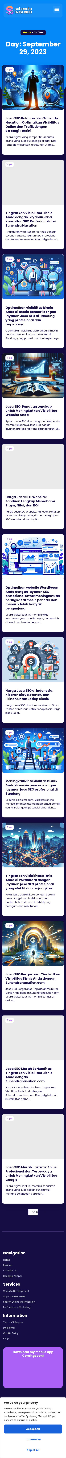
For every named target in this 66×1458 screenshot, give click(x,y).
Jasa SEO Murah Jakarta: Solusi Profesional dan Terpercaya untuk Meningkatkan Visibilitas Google (31, 1173)
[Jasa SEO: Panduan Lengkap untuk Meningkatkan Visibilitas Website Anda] (33, 375)
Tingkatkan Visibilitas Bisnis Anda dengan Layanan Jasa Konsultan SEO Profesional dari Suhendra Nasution (30, 219)
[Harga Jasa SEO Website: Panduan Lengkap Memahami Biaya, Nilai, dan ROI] (33, 466)
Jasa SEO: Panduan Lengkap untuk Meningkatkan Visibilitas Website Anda (31, 410)
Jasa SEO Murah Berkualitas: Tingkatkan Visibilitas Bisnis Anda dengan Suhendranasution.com (28, 1074)
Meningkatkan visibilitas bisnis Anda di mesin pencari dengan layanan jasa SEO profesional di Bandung (31, 787)
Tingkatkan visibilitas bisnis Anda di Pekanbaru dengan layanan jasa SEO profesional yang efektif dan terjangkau (29, 882)
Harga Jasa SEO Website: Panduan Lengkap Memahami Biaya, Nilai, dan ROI (30, 501)
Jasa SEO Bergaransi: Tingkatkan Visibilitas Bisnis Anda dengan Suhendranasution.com (32, 978)
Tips (9, 69)
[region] (33, 1427)
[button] (56, 9)
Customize (33, 1439)
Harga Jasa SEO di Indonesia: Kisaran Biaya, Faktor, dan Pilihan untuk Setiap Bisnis (29, 694)
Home (27, 32)
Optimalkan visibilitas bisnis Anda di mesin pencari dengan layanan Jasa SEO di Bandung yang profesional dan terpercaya (30, 316)
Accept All (33, 1429)
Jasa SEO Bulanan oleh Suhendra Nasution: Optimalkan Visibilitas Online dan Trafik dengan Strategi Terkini (32, 124)
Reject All (33, 1450)
